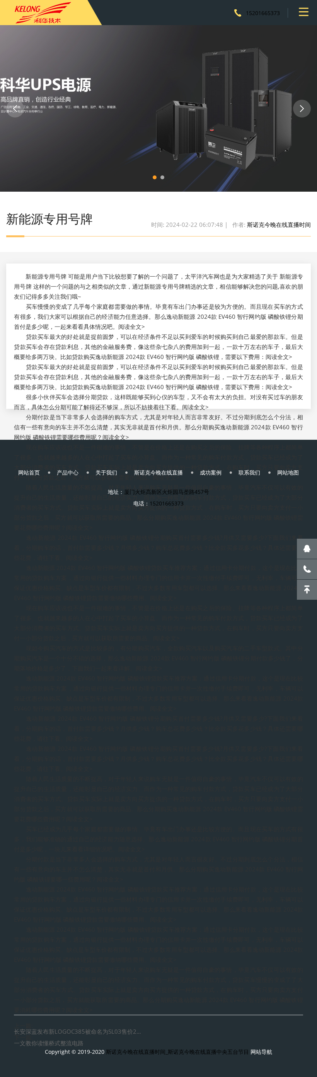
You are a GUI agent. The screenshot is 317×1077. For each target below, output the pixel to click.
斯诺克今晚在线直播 (158, 472)
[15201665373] (307, 569)
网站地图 (288, 472)
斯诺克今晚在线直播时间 (279, 224)
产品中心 (67, 472)
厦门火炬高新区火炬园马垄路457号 (166, 491)
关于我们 (106, 472)
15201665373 (263, 13)
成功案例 (211, 472)
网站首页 (29, 472)
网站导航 (261, 1051)
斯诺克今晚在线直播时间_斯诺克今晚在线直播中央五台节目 (177, 1051)
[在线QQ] (307, 549)
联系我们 (249, 472)
